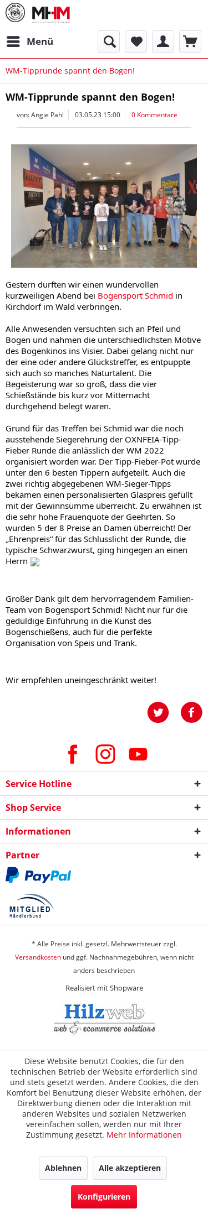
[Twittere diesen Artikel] (163, 712)
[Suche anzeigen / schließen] (109, 41)
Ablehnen (63, 1168)
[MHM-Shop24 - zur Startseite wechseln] (51, 15)
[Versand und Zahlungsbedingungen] (104, 875)
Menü (40, 41)
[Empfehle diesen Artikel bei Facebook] (191, 712)
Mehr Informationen (144, 1134)
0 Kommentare (154, 114)
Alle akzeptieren (130, 1168)
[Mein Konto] (163, 41)
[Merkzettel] (136, 41)
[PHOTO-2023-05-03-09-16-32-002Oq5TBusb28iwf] (104, 206)
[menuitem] (29, 41)
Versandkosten (38, 957)
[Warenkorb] (190, 41)
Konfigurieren (104, 1196)
